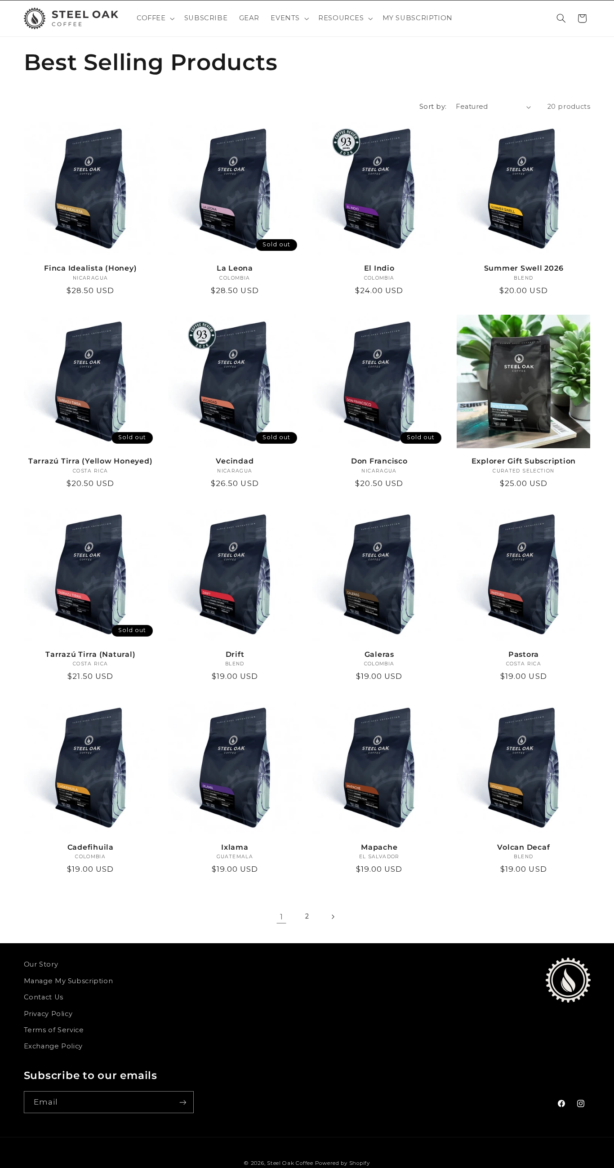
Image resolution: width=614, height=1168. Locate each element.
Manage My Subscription (68, 981)
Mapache (379, 847)
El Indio (379, 267)
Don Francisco (379, 460)
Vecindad (235, 460)
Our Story (41, 964)
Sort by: (432, 107)
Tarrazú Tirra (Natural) (90, 654)
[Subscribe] (182, 1102)
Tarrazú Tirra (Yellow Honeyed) (90, 460)
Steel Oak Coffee (290, 1163)
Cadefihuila (90, 847)
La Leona (235, 267)
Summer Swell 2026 (524, 267)
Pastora (523, 654)
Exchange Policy (53, 1046)
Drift (235, 654)
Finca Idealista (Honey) (90, 267)
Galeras (379, 654)
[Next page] (332, 916)
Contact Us (43, 997)
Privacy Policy (48, 1014)
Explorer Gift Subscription (524, 460)
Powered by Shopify (342, 1163)
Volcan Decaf (523, 847)
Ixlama (235, 847)
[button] (154, 18)
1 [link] (281, 916)
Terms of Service (54, 1030)
